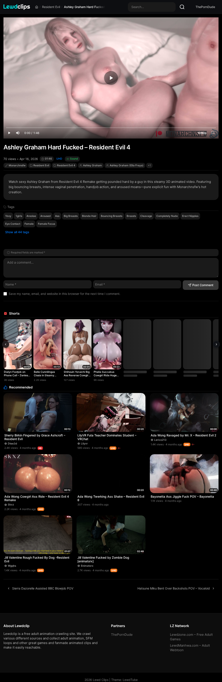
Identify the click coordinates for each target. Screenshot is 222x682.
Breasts (131, 216)
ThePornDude (205, 7)
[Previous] (5, 344)
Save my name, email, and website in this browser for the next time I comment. (64, 294)
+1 (149, 165)
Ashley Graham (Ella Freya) (127, 165)
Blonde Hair (89, 216)
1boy (8, 216)
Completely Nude (167, 216)
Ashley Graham (92, 165)
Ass (57, 216)
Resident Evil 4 (66, 165)
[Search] (182, 7)
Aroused (45, 216)
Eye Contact (12, 223)
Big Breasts (71, 216)
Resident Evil (51, 7)
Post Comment (202, 285)
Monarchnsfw (17, 165)
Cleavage (146, 216)
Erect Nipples (190, 216)
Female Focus (46, 223)
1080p (202, 133)
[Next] (216, 344)
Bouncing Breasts (111, 216)
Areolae (31, 216)
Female (29, 223)
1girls (19, 216)
